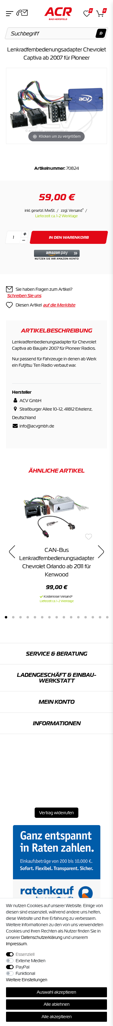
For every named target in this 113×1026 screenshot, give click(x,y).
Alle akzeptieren (57, 1016)
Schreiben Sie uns (24, 295)
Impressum (16, 943)
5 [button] (35, 617)
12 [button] (85, 617)
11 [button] (78, 617)
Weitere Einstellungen (26, 979)
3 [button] (20, 617)
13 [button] (93, 617)
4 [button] (28, 617)
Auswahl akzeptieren (56, 992)
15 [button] (107, 617)
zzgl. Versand (72, 210)
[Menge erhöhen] (24, 234)
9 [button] (64, 617)
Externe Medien (31, 960)
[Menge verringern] (23, 241)
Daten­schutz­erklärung (41, 937)
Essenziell (25, 954)
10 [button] (71, 617)
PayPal (23, 967)
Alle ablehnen (57, 1004)
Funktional (25, 973)
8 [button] (56, 617)
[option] (56, 544)
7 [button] (49, 617)
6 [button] (42, 617)
